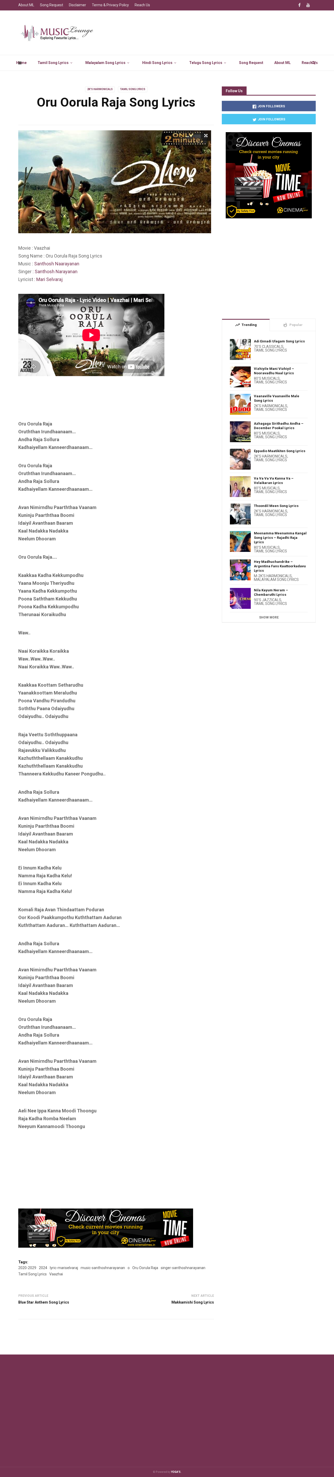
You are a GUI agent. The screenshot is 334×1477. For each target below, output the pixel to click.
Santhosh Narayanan (56, 271)
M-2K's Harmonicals (273, 576)
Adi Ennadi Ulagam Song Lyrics (279, 341)
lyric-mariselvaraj (64, 1268)
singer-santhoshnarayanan (183, 1268)
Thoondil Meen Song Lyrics (276, 506)
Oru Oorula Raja (145, 1268)
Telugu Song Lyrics (205, 63)
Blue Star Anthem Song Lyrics (43, 1302)
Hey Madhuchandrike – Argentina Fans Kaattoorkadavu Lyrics (280, 566)
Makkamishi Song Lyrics (192, 1302)
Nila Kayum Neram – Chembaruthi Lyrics (271, 592)
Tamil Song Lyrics (53, 63)
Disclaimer (77, 5)
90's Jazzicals (267, 600)
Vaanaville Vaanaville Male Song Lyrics (276, 398)
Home (21, 63)
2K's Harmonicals (100, 89)
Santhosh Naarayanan (56, 263)
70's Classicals (268, 346)
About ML (282, 63)
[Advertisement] (113, 406)
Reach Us (310, 63)
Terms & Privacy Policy (110, 5)
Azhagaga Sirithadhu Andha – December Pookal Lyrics (278, 426)
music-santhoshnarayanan (103, 1268)
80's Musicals (267, 378)
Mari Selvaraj (49, 279)
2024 (43, 1268)
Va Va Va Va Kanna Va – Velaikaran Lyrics (274, 480)
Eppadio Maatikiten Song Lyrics (279, 451)
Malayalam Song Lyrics (105, 63)
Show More (269, 617)
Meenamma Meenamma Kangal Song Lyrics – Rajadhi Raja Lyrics (280, 537)
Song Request (251, 63)
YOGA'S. (176, 1471)
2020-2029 (27, 1268)
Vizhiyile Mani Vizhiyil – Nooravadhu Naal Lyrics (274, 371)
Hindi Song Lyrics (157, 63)
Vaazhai (56, 1274)
